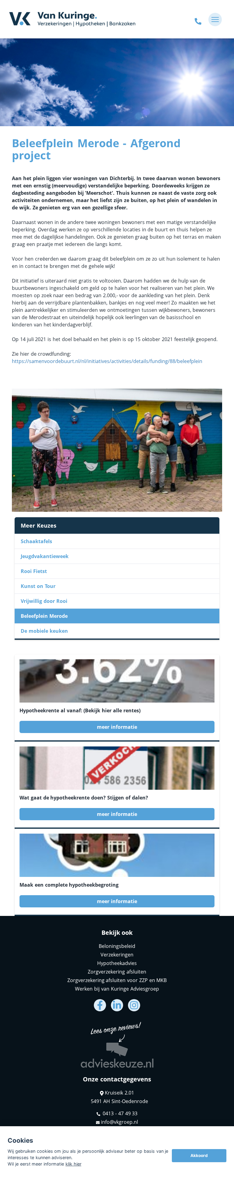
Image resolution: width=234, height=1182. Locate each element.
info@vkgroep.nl (119, 1122)
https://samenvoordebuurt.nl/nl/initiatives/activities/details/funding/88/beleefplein (107, 361)
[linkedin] (117, 1005)
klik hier (73, 1163)
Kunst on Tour (38, 586)
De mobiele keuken (44, 631)
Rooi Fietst (34, 571)
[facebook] (100, 1005)
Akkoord (199, 1155)
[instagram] (134, 1005)
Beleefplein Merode (44, 616)
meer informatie (117, 727)
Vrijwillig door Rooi (44, 601)
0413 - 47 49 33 (119, 1113)
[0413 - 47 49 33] (198, 19)
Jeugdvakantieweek (45, 556)
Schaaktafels (36, 541)
